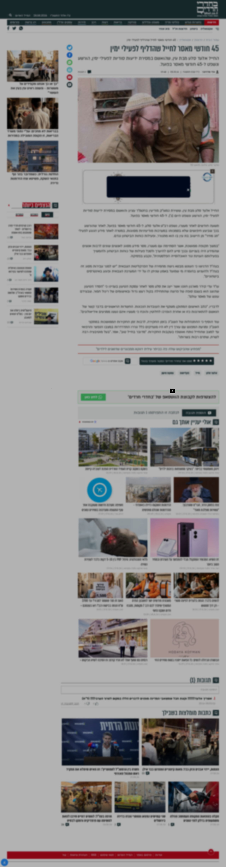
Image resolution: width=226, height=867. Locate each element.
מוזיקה (132, 22)
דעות (105, 22)
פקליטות (184, 410)
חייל (197, 410)
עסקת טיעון (168, 410)
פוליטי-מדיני (172, 22)
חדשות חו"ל (179, 29)
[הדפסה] (69, 107)
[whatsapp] (69, 99)
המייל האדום (22, 16)
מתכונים (46, 22)
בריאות (118, 22)
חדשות (211, 22)
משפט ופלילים (150, 22)
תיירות (82, 22)
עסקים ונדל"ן (64, 22)
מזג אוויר (164, 29)
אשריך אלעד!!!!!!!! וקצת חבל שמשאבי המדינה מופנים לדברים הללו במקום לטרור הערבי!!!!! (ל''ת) (147, 746)
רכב (93, 22)
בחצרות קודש (193, 22)
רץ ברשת (30, 22)
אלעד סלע (211, 410)
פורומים (14, 22)
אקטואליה (207, 29)
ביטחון (194, 29)
